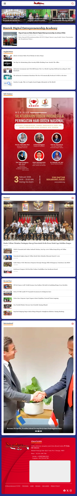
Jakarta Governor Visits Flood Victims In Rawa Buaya (28, 56)
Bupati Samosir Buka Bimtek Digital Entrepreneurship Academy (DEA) (42, 33)
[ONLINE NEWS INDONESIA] (38, 3)
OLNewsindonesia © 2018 (12, 486)
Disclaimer (45, 486)
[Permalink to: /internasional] (72, 324)
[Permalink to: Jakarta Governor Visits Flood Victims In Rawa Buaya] (8, 57)
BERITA (20, 35)
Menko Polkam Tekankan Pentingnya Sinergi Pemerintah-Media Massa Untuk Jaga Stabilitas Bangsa (37, 243)
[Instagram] (70, 490)
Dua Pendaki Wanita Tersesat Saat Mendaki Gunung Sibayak (38, 19)
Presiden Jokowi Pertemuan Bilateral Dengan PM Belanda (27, 429)
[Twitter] (67, 490)
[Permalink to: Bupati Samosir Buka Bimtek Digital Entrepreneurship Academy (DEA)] (10, 39)
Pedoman (25, 486)
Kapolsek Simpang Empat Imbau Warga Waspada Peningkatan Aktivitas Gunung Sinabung (62, 19)
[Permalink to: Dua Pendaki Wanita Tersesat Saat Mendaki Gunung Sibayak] (8, 306)
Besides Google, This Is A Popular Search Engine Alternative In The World (34, 82)
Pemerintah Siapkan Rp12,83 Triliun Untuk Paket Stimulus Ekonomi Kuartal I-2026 (36, 256)
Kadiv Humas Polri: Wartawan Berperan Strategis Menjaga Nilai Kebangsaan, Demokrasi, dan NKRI (41, 262)
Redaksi (37, 486)
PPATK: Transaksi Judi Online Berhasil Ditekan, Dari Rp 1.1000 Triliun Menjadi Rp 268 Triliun (39, 249)
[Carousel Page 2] (38, 431)
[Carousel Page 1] (36, 431)
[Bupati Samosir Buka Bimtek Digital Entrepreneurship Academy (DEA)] (33, 39)
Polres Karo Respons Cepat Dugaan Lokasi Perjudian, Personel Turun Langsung (12, 19)
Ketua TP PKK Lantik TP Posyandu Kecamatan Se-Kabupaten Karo (32, 292)
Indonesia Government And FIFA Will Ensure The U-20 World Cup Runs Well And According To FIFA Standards (41, 70)
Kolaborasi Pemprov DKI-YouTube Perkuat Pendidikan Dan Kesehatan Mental (35, 269)
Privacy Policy (55, 486)
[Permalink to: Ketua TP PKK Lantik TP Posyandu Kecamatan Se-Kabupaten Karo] (8, 293)
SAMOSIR (24, 35)
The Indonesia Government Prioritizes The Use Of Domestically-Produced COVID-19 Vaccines (40, 75)
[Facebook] (64, 490)
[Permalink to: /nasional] (72, 198)
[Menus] (4, 3)
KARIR (31, 486)
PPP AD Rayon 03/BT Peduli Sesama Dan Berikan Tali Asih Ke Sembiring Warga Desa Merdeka (40, 285)
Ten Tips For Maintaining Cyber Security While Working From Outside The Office (36, 62)
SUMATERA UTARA (31, 35)
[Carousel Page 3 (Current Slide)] (41, 431)
